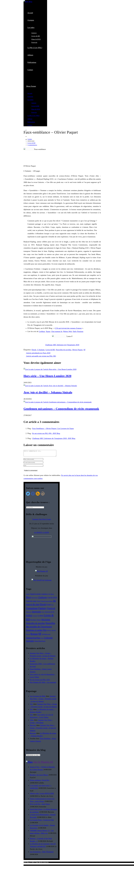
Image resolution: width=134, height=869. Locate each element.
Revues (28, 634)
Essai (52, 604)
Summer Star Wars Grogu (41, 519)
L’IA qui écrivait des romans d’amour (68, 328)
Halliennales (28, 611)
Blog (28, 597)
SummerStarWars (33, 638)
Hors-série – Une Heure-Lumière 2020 (47, 375)
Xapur (48, 331)
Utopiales (30, 641)
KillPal (29, 615)
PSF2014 (49, 630)
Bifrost (52, 594)
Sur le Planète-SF (43, 762)
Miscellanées (33, 620)
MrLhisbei (45, 619)
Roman (34, 633)
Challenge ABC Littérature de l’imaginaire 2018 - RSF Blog (53, 438)
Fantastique (32, 608)
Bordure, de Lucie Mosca (39, 775)
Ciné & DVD (52, 597)
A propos (30, 96)
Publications (31, 122)
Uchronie (48, 637)
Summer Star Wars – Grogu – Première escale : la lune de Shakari (43, 698)
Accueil (29, 93)
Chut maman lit (56, 331)
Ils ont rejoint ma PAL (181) (40, 680)
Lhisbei (29, 139)
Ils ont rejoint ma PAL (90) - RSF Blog (46, 433)
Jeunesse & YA (49, 612)
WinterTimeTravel (39, 641)
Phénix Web (67, 331)
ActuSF (28, 594)
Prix (45, 630)
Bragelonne (34, 597)
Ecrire (48, 604)
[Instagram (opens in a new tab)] (28, 136)
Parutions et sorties (34, 630)
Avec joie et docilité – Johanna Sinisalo (48, 392)
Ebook (34, 350)
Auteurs (33, 103)
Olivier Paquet (77, 350)
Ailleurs (29, 119)
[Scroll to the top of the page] (1, 867)
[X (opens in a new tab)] (29, 77)
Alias (32, 720)
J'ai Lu (43, 612)
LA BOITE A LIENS (41, 532)
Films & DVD (35, 109)
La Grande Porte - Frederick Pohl (42, 820)
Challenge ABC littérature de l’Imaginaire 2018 (62, 345)
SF (84, 350)
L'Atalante (41, 350)
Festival (51, 608)
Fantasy (42, 608)
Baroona (33, 725)
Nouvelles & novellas (63, 350)
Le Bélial (40, 615)
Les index (30, 99)
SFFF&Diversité (46, 634)
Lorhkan (42, 331)
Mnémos (39, 620)
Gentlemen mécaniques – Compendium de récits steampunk (61, 408)
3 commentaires (32, 145)
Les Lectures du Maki (38, 696)
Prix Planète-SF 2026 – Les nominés (43, 682)
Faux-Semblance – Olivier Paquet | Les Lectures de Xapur (53, 428)
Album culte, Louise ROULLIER (42, 793)
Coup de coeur (31, 601)
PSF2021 (54, 630)
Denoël (39, 601)
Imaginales (36, 612)
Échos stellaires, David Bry (39, 780)
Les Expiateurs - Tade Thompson (42, 852)
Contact (29, 125)
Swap (42, 638)
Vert (31, 704)
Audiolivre (44, 594)
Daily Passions (78, 331)
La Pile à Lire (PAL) (33, 115)
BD (49, 594)
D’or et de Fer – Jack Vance (40, 804)
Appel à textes (35, 594)
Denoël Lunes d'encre (47, 601)
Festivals (34, 112)
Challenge (42, 597)
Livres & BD (35, 106)
